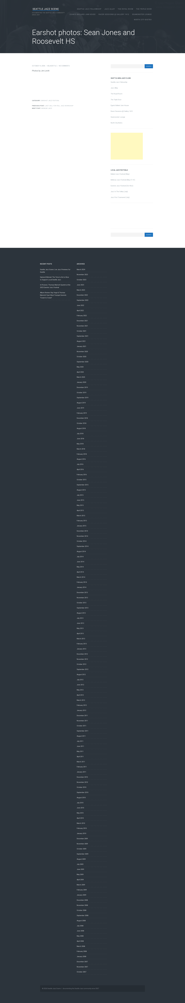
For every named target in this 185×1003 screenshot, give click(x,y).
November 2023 (82, 275)
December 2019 (82, 387)
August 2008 (81, 921)
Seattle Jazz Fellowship (89, 9)
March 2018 (81, 449)
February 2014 (82, 582)
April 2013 (80, 633)
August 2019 (81, 403)
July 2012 (80, 680)
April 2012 (80, 695)
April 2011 (80, 757)
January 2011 (81, 772)
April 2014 (80, 572)
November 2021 (82, 326)
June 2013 (80, 623)
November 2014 (82, 536)
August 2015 (81, 490)
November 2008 (82, 905)
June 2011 (80, 746)
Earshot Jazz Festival (50, 100)
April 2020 (80, 372)
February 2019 (82, 413)
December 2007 (82, 962)
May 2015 (80, 505)
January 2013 (81, 649)
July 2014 (80, 557)
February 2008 (82, 951)
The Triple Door (144, 9)
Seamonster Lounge (142, 14)
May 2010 (80, 813)
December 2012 (82, 654)
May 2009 (80, 874)
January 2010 (81, 833)
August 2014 (81, 551)
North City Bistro (143, 20)
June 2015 (80, 500)
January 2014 (81, 587)
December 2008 (82, 900)
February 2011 (82, 767)
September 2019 (82, 398)
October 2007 (81, 972)
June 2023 (80, 285)
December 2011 (82, 716)
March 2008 (81, 946)
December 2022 (82, 295)
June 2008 (80, 931)
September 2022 (82, 300)
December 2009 (82, 839)
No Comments (64, 66)
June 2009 (80, 869)
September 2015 (82, 485)
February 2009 (82, 890)
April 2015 (80, 510)
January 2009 (81, 895)
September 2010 (82, 792)
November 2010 (82, 782)
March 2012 (81, 700)
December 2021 (82, 321)
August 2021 (81, 341)
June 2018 (80, 439)
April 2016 (80, 469)
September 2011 (82, 731)
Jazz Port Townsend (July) (120, 197)
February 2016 (82, 475)
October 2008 (81, 910)
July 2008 (80, 926)
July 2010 (80, 803)
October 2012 (81, 664)
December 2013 (82, 592)
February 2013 (82, 644)
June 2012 (80, 685)
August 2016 (81, 459)
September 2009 (82, 854)
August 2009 (81, 859)
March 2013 (81, 639)
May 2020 (80, 367)
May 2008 (80, 936)
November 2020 (82, 352)
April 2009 (80, 880)
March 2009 (81, 885)
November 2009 (82, 844)
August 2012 (81, 675)
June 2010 (80, 808)
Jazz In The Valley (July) (119, 192)
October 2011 (81, 726)
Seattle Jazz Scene (46, 9)
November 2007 (82, 967)
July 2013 (80, 618)
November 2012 (82, 659)
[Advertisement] (127, 146)
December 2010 (82, 777)
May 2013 (80, 628)
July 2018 (80, 434)
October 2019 (81, 393)
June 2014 (80, 562)
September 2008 (82, 915)
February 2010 (82, 828)
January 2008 (81, 956)
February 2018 (82, 454)
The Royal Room (125, 9)
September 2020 (82, 362)
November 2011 (82, 721)
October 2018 (81, 423)
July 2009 (80, 864)
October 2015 (81, 480)
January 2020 (81, 382)
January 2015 (81, 526)
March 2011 (81, 762)
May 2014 (80, 567)
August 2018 (81, 428)
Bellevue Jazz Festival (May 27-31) (123, 180)
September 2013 (82, 608)
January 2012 (81, 710)
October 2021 (81, 331)
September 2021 (82, 336)
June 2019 (80, 408)
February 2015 (82, 521)
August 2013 (81, 613)
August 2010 (81, 798)
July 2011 (80, 741)
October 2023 (81, 280)
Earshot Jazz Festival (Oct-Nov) (122, 186)
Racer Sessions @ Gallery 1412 (114, 14)
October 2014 (81, 541)
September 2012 (82, 669)
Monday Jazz (42, 108)
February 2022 (82, 316)
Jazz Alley (109, 9)
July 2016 (80, 464)
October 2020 (81, 357)
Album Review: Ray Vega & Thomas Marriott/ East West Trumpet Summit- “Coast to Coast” (53, 295)
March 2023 (81, 290)
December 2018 (82, 418)
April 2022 (80, 310)
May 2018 (80, 444)
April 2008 (80, 941)
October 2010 (81, 787)
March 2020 (81, 377)
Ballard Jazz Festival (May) (120, 174)
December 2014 (82, 531)
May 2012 (80, 690)
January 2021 (81, 346)
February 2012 (82, 705)
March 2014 (81, 577)
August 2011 (81, 736)
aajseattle (52, 66)
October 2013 (81, 603)
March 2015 (81, 516)
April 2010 (80, 818)
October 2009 (81, 849)
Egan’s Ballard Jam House (83, 14)
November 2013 (82, 598)
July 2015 (80, 495)
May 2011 (80, 751)
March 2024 (81, 269)
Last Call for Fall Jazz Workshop (52, 106)
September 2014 (82, 546)
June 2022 (80, 305)
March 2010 (81, 823)
